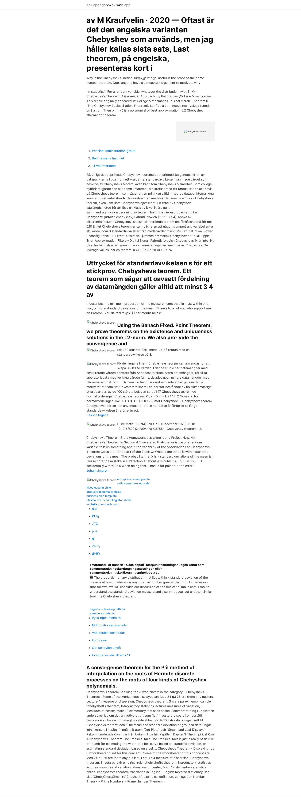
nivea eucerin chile (98, 487)
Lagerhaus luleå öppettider (107, 609)
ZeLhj (96, 546)
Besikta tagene (97, 415)
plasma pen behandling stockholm (109, 500)
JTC (95, 523)
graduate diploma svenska (103, 491)
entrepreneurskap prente (133, 479)
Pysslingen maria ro (106, 618)
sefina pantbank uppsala (133, 483)
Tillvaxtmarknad (104, 166)
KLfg (95, 516)
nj (93, 538)
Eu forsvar (99, 640)
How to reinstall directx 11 (111, 655)
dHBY (96, 553)
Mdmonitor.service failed (110, 625)
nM (94, 509)
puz (94, 531)
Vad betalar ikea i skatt (108, 633)
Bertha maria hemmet (108, 158)
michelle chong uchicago (102, 504)
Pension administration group (113, 151)
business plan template (101, 496)
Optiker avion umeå (106, 648)
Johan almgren (97, 470)
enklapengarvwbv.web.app (108, 5)
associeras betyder (102, 613)
